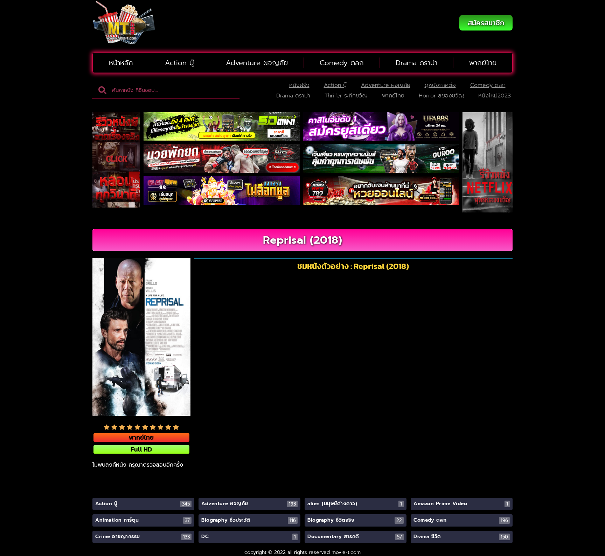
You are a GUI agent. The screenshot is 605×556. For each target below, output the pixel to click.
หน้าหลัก (121, 62)
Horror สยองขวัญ (441, 95)
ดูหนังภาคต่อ (440, 85)
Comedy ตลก (342, 62)
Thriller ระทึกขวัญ (346, 95)
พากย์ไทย (482, 62)
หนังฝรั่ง (299, 85)
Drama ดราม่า (416, 62)
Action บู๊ (179, 62)
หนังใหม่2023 (494, 95)
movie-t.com (346, 552)
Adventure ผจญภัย (257, 62)
